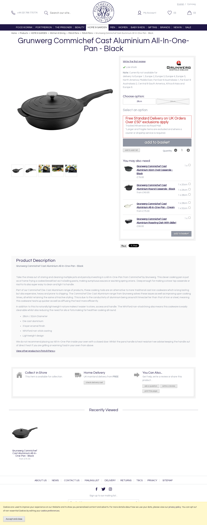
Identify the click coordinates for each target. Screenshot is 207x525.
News (55, 480)
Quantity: (167, 151)
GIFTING (152, 27)
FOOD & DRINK (24, 27)
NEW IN (178, 27)
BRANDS (165, 27)
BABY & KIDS (138, 27)
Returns (125, 480)
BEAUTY (79, 27)
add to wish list (131, 150)
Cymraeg (191, 4)
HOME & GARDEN (97, 27)
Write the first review (134, 61)
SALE (188, 27)
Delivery (110, 480)
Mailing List (92, 480)
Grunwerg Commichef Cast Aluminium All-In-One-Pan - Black (24, 453)
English (180, 4)
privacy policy (175, 507)
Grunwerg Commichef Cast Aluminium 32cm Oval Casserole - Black (155, 170)
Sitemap (168, 480)
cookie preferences (50, 511)
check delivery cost (94, 382)
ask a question (151, 386)
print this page (151, 391)
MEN (112, 27)
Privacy (152, 480)
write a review (168, 386)
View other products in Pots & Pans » (35, 351)
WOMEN (123, 27)
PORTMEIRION (44, 27)
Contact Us (71, 480)
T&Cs (139, 480)
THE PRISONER (63, 27)
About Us (41, 480)
